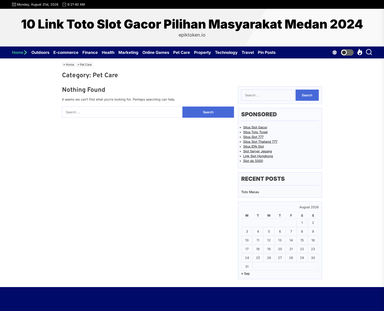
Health (108, 52)
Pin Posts (267, 52)
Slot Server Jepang (257, 151)
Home (17, 52)
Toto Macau (250, 192)
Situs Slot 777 (253, 137)
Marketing (128, 52)
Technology (226, 52)
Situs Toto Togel (255, 132)
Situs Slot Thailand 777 (260, 142)
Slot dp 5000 (253, 161)
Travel (248, 52)
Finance (90, 52)
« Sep (245, 273)
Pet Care (181, 52)
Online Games (155, 52)
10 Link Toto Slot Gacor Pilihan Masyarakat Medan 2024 (192, 24)
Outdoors (40, 52)
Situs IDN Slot (253, 146)
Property (202, 52)
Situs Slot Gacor (255, 127)
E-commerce (65, 52)
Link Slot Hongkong (258, 156)
